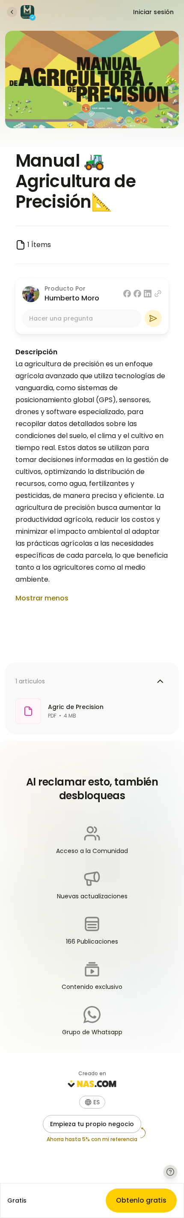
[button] (92, 1102)
